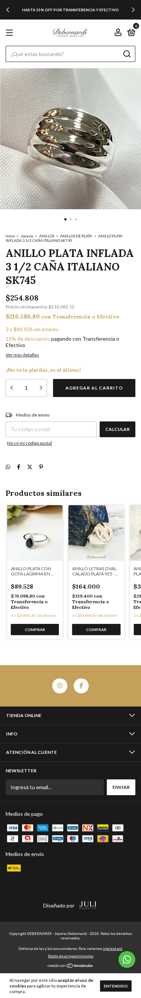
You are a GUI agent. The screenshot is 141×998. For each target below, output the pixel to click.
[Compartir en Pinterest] (41, 467)
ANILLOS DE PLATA (76, 236)
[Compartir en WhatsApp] (8, 467)
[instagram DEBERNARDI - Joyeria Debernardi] (59, 685)
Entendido (116, 986)
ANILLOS (46, 236)
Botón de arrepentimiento (70, 956)
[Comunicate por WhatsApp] (126, 959)
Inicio (10, 236)
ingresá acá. (113, 948)
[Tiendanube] (70, 966)
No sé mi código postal (29, 443)
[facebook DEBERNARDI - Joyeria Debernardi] (81, 685)
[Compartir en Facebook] (18, 467)
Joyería (27, 236)
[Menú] (11, 32)
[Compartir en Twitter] (29, 467)
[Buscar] (126, 54)
